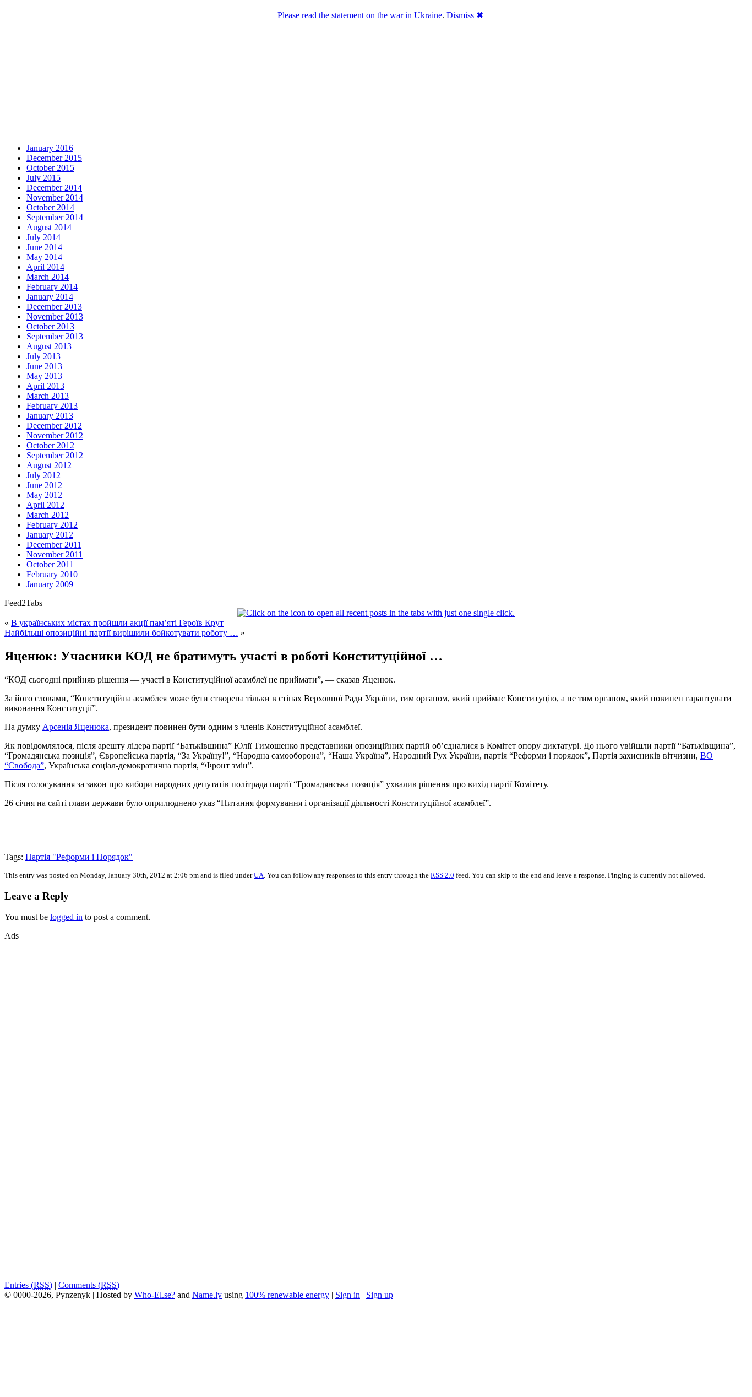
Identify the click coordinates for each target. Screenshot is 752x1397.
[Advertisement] (37, 1106)
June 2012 (44, 485)
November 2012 (54, 435)
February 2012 (52, 524)
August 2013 (49, 346)
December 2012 (54, 425)
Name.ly (207, 1294)
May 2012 (44, 495)
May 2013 (44, 376)
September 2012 (54, 455)
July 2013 (43, 356)
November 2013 (54, 316)
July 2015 (43, 177)
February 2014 (52, 286)
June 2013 (44, 366)
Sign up (379, 1294)
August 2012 (49, 465)
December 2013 (54, 306)
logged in (66, 917)
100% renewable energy (287, 1294)
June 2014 (44, 247)
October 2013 (50, 326)
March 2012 (47, 514)
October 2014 (50, 207)
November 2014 (54, 197)
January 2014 (49, 296)
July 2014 (43, 237)
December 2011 (53, 544)
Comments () (88, 1285)
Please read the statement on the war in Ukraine (359, 15)
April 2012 (45, 505)
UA (259, 875)
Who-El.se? (154, 1294)
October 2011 (50, 564)
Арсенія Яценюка (75, 727)
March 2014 (47, 276)
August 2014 (49, 227)
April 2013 (45, 386)
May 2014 (44, 257)
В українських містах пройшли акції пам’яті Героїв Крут (117, 622)
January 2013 (49, 415)
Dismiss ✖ (464, 15)
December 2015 (54, 158)
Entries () (28, 1285)
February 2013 (52, 405)
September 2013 (54, 336)
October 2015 (50, 167)
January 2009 (49, 584)
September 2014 (54, 217)
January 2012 (49, 534)
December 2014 (54, 187)
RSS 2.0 (442, 875)
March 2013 (47, 395)
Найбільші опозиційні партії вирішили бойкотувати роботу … (121, 632)
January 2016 (49, 148)
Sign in (347, 1294)
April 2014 (45, 267)
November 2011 (54, 554)
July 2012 (43, 475)
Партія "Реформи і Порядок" (79, 857)
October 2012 (50, 445)
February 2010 (52, 574)
